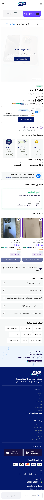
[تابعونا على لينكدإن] (20, 474)
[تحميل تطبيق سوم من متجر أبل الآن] (38, 361)
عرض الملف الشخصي (26, 119)
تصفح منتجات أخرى (22, 59)
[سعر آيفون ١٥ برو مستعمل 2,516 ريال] (32, 228)
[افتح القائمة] (41, 4)
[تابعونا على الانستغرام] (30, 474)
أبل (37, 96)
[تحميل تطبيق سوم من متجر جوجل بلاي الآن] (31, 361)
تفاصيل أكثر (8, 177)
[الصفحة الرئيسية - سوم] (22, 4)
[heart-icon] (40, 219)
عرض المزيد (36, 154)
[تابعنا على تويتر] (35, 474)
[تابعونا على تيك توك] (25, 474)
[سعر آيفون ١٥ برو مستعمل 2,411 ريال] (10, 228)
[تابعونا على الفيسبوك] (41, 474)
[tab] (32, 14)
